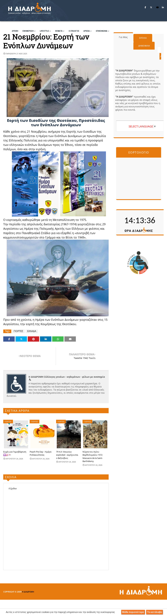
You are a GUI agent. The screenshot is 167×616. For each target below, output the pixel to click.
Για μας (123, 37)
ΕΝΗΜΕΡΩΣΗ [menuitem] (28, 31)
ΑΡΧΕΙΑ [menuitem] (87, 31)
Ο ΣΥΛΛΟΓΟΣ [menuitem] (74, 31)
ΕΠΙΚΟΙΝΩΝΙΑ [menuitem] (101, 31)
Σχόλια (143, 37)
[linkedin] (163, 7)
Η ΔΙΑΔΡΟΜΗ (28, 591)
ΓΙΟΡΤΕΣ (18, 331)
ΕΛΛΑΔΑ (31, 331)
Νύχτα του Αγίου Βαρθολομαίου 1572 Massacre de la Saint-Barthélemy (93, 456)
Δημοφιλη (144, 45)
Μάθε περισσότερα (133, 612)
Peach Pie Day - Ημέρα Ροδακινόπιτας (40, 453)
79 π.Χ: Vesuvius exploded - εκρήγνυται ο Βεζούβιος (67, 455)
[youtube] (157, 7)
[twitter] (151, 7)
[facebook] (145, 7)
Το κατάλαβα (154, 612)
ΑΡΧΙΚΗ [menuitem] (15, 31)
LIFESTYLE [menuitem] (44, 31)
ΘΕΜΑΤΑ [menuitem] (58, 31)
